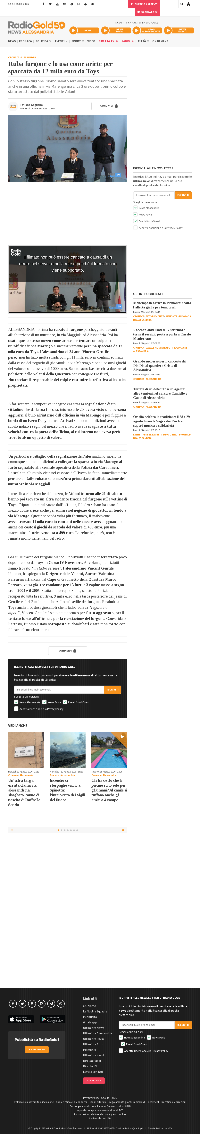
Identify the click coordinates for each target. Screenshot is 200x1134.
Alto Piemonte (155, 316)
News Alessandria (29, 702)
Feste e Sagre (151, 434)
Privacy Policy (55, 709)
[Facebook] (43, 4)
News (12, 41)
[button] (123, 830)
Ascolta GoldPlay (145, 4)
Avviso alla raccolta (100, 1118)
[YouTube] (57, 4)
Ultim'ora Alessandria (97, 1033)
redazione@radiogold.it (134, 1128)
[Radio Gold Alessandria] (36, 26)
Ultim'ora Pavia (93, 1039)
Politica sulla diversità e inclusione (34, 1102)
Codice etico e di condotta (71, 1102)
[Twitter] (50, 4)
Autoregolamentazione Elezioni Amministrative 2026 (100, 1106)
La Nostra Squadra (95, 1011)
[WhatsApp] (78, 4)
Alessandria (29, 57)
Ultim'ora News (93, 1028)
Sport (76, 41)
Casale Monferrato (158, 348)
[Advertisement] (67, 213)
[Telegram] (71, 4)
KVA (170, 1128)
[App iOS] (92, 4)
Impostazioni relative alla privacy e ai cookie (100, 1114)
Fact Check (153, 1102)
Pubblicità (90, 1017)
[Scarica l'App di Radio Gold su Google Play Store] (53, 1019)
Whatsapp (90, 1022)
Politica (42, 41)
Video (91, 41)
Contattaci (94, 1080)
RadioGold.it (54, 1128)
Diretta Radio (92, 1061)
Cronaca (25, 41)
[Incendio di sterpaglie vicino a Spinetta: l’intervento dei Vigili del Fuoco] (68, 750)
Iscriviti (113, 690)
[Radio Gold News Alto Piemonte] (147, 30)
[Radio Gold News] (84, 30)
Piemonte (171, 316)
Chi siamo (89, 1006)
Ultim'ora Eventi (94, 1055)
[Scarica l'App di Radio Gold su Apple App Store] (21, 1019)
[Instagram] (64, 4)
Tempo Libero (169, 434)
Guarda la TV (149, 12)
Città (142, 41)
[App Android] (85, 4)
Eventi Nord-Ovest (79, 702)
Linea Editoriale (98, 1102)
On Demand (160, 41)
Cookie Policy (109, 1098)
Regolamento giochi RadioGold (127, 1102)
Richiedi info (37, 1049)
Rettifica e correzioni (174, 1102)
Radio (125, 41)
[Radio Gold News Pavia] (116, 30)
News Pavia (54, 702)
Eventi (60, 41)
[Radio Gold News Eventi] (179, 30)
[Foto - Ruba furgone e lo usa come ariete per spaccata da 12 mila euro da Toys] (67, 148)
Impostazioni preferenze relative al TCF (100, 1110)
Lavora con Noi (93, 1072)
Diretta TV (106, 41)
